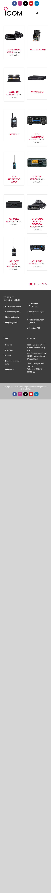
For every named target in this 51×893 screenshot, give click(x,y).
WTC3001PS (37, 50)
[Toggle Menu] (45, 13)
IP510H (14, 134)
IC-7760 (37, 261)
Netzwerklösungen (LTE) (36, 313)
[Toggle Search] (37, 13)
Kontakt (8, 356)
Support (8, 345)
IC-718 (37, 176)
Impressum (9, 369)
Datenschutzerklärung (12, 362)
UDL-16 (14, 92)
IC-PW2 (14, 219)
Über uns (9, 350)
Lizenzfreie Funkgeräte (33, 304)
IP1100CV (37, 92)
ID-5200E (14, 50)
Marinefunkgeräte (12, 317)
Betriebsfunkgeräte (12, 312)
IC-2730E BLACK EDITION (37, 221)
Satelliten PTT (34, 328)
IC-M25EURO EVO (14, 179)
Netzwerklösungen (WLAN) (36, 321)
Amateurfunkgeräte (13, 306)
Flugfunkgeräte (11, 322)
